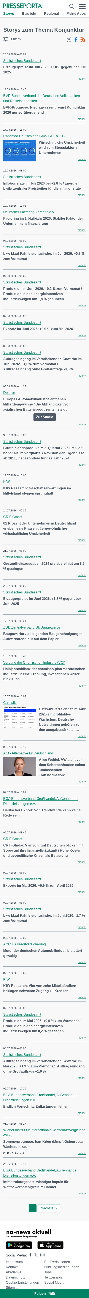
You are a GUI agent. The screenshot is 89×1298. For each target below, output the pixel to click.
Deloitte (9, 393)
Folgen (40, 1293)
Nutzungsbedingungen (61, 1267)
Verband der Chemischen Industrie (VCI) (34, 662)
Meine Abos (76, 13)
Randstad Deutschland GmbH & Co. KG (34, 136)
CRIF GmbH (12, 517)
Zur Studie (44, 417)
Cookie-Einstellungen (22, 1282)
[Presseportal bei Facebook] (29, 1255)
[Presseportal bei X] (35, 1255)
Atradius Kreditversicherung (24, 944)
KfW (6, 482)
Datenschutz (15, 1277)
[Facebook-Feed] (76, 39)
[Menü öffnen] (82, 6)
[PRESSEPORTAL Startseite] (23, 6)
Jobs (48, 1272)
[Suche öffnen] (71, 6)
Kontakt (11, 1267)
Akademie (13, 1272)
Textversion (53, 1277)
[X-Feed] (69, 39)
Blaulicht (29, 13)
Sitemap (12, 1287)
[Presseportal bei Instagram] (41, 1254)
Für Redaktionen (57, 1262)
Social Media (54, 1282)
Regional (51, 13)
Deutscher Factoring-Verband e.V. (29, 212)
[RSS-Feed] (83, 39)
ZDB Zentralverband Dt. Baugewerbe (31, 627)
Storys (8, 13)
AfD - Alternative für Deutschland (28, 753)
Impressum (14, 1262)
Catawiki (10, 703)
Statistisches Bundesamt (22, 61)
